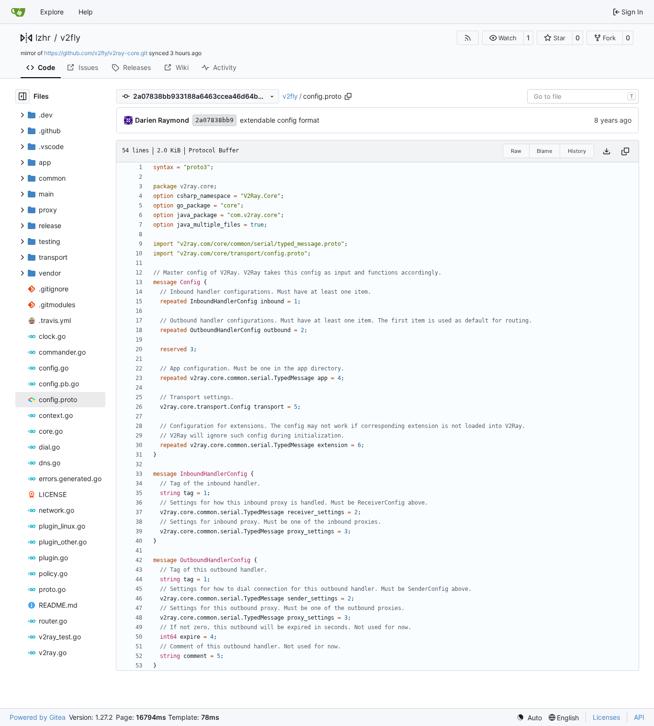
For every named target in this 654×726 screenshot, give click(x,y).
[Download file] (606, 151)
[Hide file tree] (22, 96)
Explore (52, 12)
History (577, 151)
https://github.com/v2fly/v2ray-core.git (95, 53)
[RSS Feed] (468, 38)
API (639, 717)
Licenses (606, 717)
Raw (516, 151)
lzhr (43, 38)
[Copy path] (348, 96)
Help (86, 12)
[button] (503, 38)
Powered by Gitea (38, 717)
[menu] (529, 718)
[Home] (18, 12)
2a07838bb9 (214, 120)
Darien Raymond (162, 120)
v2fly (70, 38)
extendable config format (279, 120)
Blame (544, 151)
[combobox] (583, 96)
